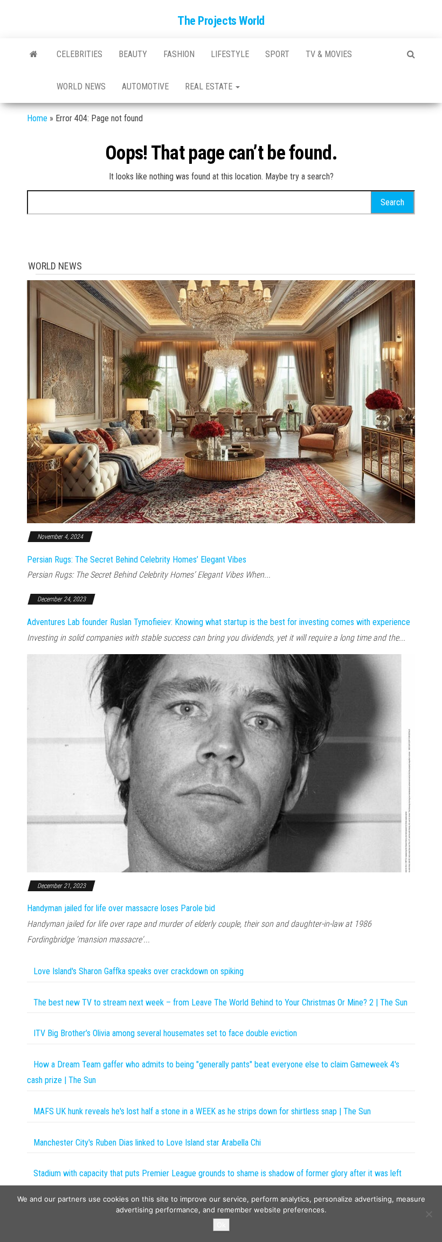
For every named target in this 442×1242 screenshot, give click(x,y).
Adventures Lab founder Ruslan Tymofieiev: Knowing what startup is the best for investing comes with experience (218, 622)
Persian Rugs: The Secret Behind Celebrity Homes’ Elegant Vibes (136, 559)
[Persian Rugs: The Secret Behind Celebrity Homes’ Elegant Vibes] (221, 401)
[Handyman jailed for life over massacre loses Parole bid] (221, 762)
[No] (428, 1214)
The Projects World (221, 20)
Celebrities (79, 54)
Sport (277, 54)
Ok (221, 1224)
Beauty (133, 54)
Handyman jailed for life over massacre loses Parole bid (121, 908)
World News (81, 86)
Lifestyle (230, 54)
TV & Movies (329, 54)
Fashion (179, 54)
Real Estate (209, 86)
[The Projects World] (34, 54)
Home (37, 118)
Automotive (145, 86)
